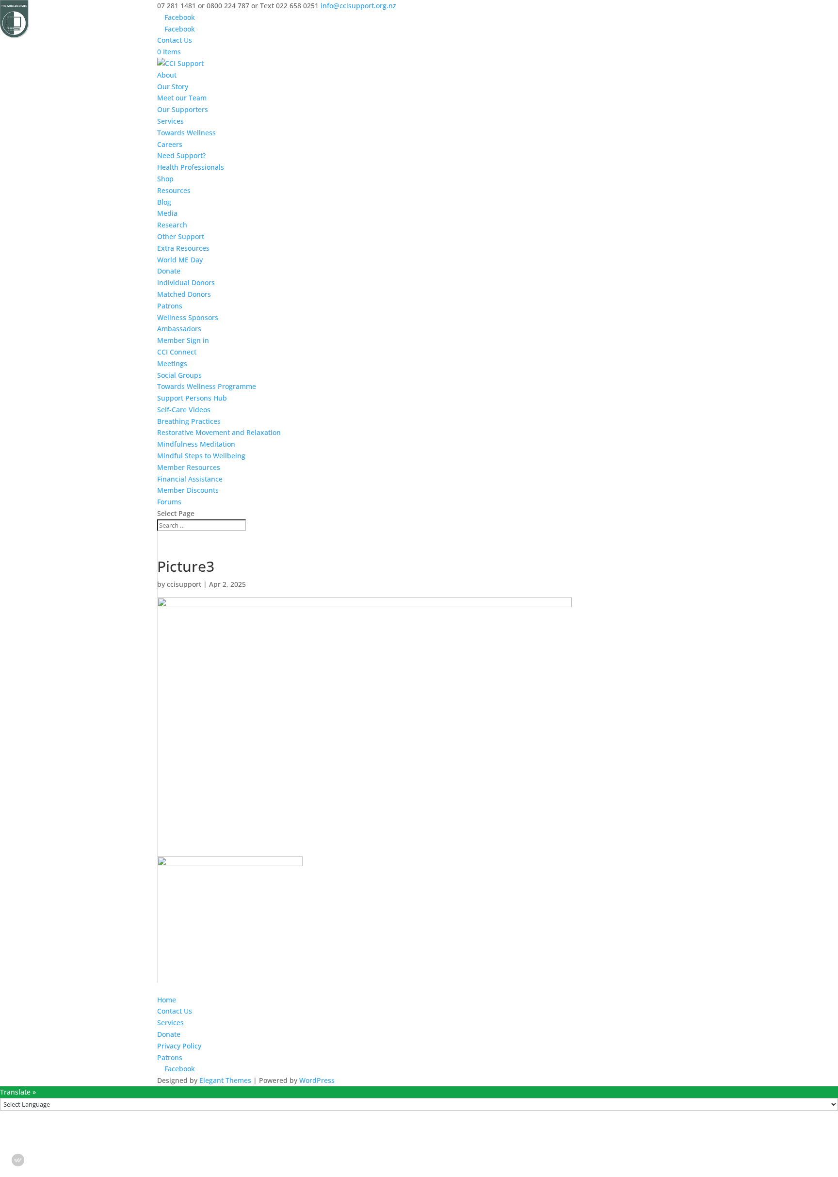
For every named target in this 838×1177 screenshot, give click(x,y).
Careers (169, 144)
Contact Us (174, 40)
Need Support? (181, 155)
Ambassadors (179, 328)
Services (170, 121)
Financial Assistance (190, 479)
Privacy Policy (179, 1045)
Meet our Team (182, 97)
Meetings (172, 363)
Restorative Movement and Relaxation (219, 432)
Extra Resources (183, 248)
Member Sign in (183, 340)
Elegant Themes (225, 1080)
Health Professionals (190, 167)
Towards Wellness (186, 132)
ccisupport (184, 584)
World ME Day (180, 259)
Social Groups (179, 375)
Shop (165, 178)
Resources (174, 190)
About (167, 75)
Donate (168, 270)
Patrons (169, 305)
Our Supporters (182, 109)
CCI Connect (176, 351)
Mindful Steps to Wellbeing (201, 455)
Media (167, 213)
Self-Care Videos (183, 409)
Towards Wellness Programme (206, 386)
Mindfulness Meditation (196, 444)
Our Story (172, 86)
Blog (164, 202)
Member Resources (188, 467)
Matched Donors (184, 294)
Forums (169, 501)
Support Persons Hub (192, 398)
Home (166, 999)
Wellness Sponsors (187, 317)
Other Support (180, 236)
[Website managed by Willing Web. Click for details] (18, 1160)
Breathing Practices (189, 421)
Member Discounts (188, 490)
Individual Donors (186, 282)
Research (172, 224)
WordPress (317, 1080)
